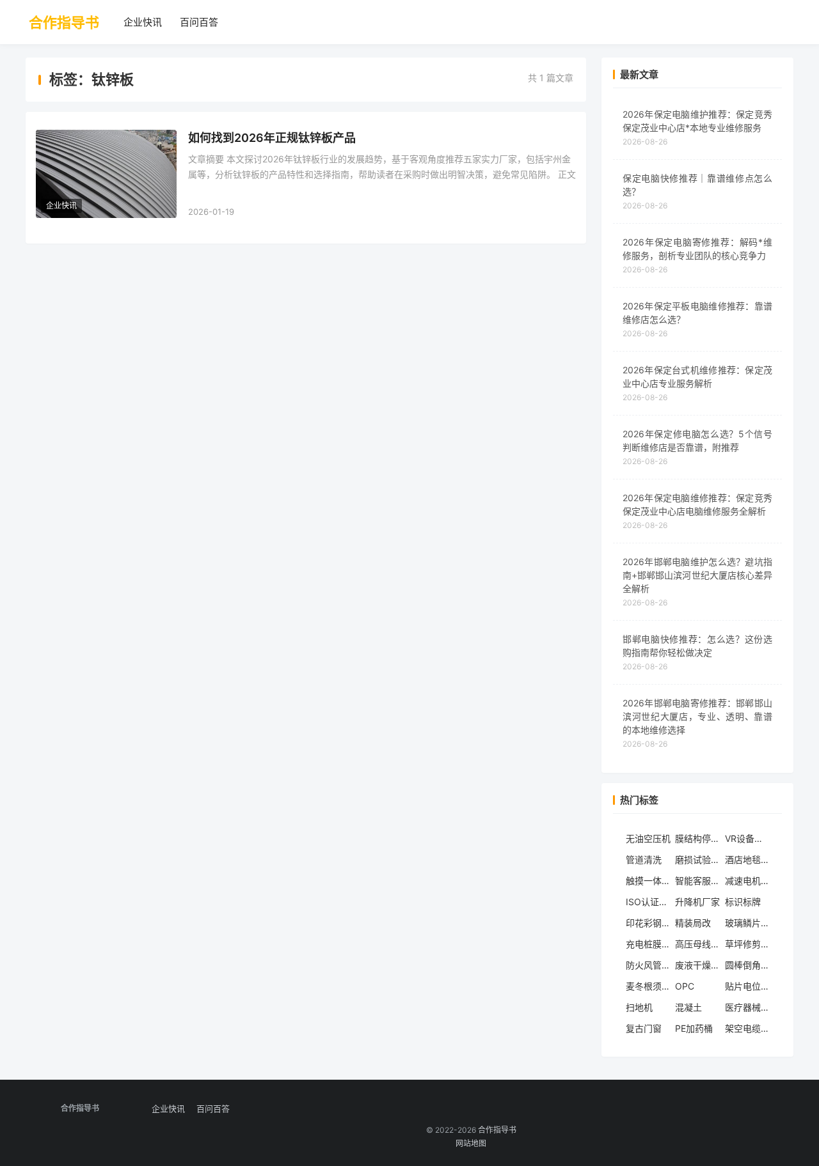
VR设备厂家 (747, 838)
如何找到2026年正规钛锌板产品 (272, 137)
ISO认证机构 (648, 901)
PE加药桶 (694, 1028)
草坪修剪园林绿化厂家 (747, 943)
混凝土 (688, 1007)
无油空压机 (648, 838)
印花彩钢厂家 (648, 922)
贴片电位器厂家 (747, 986)
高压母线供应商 (697, 943)
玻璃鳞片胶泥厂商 (747, 922)
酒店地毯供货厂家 (747, 859)
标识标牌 (743, 901)
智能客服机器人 (697, 880)
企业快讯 (142, 22)
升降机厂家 (697, 901)
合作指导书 (64, 22)
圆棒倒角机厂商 (747, 965)
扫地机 (639, 1007)
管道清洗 (644, 859)
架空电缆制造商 (747, 1028)
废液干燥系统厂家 (697, 965)
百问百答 (199, 22)
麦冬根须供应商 (648, 986)
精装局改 (693, 922)
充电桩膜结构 (648, 943)
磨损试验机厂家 (697, 859)
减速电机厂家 (747, 880)
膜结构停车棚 (697, 838)
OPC (684, 986)
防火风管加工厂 (648, 965)
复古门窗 (644, 1028)
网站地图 (471, 1143)
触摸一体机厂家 (648, 880)
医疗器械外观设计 (747, 1007)
